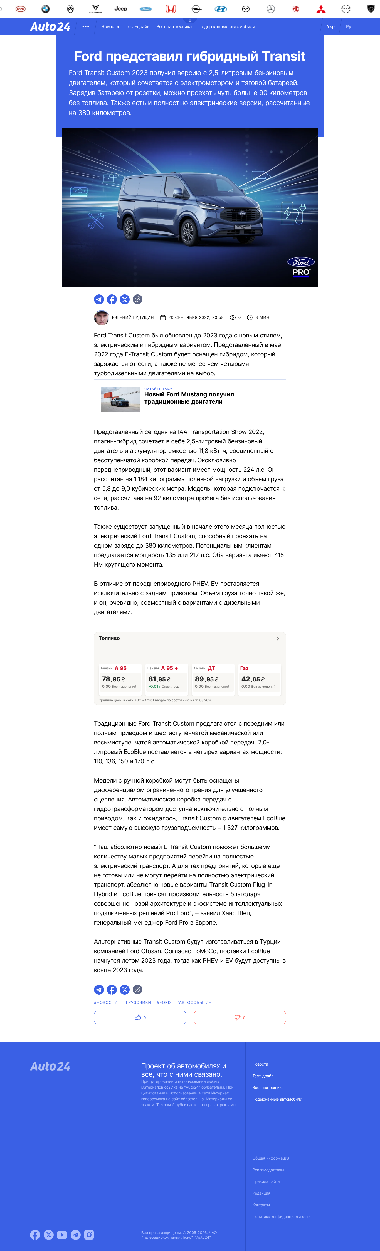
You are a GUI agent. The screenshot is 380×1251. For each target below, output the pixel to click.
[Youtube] (62, 1235)
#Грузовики (137, 1002)
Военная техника (174, 26)
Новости (110, 26)
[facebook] (112, 299)
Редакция (261, 1193)
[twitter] (125, 299)
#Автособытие (194, 1002)
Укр (331, 26)
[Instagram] (89, 1235)
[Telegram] (76, 1235)
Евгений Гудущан (133, 317)
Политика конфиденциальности (281, 1216)
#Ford (164, 1002)
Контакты (261, 1205)
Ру (348, 26)
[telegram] (99, 299)
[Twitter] (49, 1235)
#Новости (106, 1002)
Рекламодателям (268, 1170)
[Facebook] (35, 1235)
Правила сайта (266, 1181)
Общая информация (271, 1158)
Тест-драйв (137, 26)
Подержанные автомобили (227, 26)
